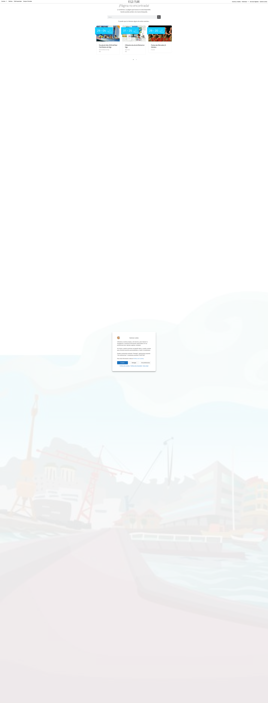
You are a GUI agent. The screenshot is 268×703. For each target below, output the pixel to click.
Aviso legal (145, 366)
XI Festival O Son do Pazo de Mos (135, 45)
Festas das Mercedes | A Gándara (106, 46)
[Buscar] (159, 17)
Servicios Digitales (254, 1)
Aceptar (122, 362)
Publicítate (244, 1)
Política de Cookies (138, 358)
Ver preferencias (145, 362)
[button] (132, 59)
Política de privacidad (136, 366)
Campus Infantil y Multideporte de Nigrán (160, 46)
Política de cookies (125, 366)
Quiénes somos (263, 1)
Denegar (134, 362)
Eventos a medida (236, 1)
